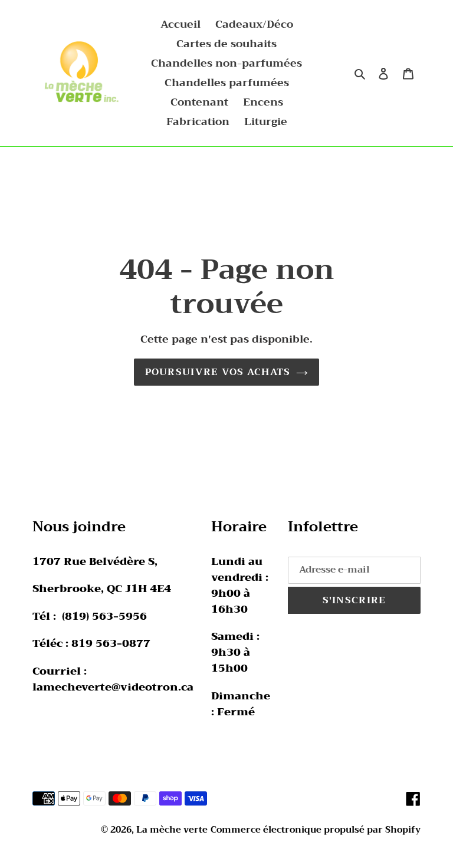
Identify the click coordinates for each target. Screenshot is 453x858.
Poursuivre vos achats (218, 372)
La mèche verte (172, 829)
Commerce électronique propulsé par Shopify (316, 829)
